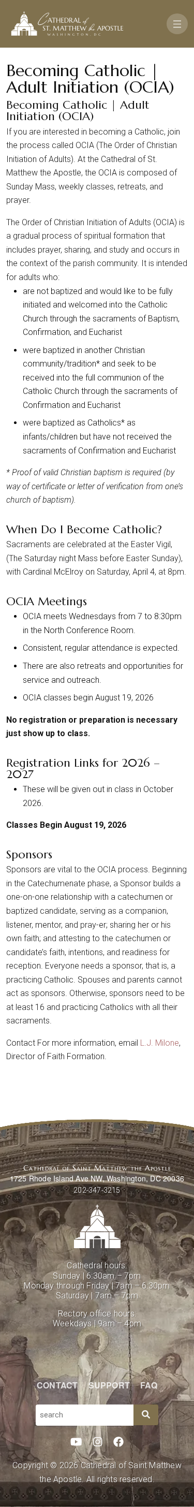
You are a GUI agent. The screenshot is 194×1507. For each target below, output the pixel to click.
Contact (57, 1385)
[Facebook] (118, 1442)
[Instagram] (98, 1442)
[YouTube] (76, 1442)
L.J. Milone (158, 1043)
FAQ (148, 1385)
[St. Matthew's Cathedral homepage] (97, 1226)
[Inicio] (67, 23)
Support (109, 1385)
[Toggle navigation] (177, 23)
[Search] (145, 1414)
